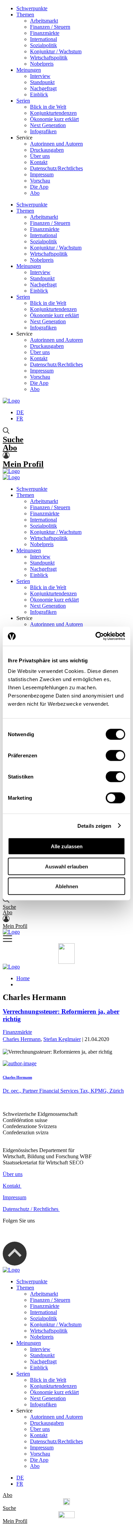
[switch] (115, 755)
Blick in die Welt (48, 107)
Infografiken (43, 131)
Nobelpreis (42, 64)
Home (23, 978)
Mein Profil (23, 464)
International (43, 39)
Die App (39, 187)
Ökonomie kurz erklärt (54, 119)
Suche (13, 439)
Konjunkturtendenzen (53, 113)
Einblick (39, 94)
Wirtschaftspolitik (49, 57)
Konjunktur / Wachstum (56, 51)
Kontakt (38, 162)
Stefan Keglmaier (62, 1039)
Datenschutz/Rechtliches (56, 168)
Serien (23, 101)
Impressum (42, 174)
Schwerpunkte (31, 8)
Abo (35, 193)
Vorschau (40, 181)
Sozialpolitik (43, 45)
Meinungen (28, 70)
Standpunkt (42, 82)
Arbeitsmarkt (44, 21)
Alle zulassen (67, 846)
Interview (40, 76)
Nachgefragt (43, 88)
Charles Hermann (22, 1039)
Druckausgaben (47, 150)
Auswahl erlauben (66, 866)
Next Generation (48, 125)
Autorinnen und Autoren (56, 144)
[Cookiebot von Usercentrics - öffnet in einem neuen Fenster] (95, 636)
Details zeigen (94, 825)
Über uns (40, 156)
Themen (25, 14)
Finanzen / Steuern (50, 27)
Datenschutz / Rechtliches (31, 1209)
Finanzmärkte (44, 33)
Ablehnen (66, 886)
